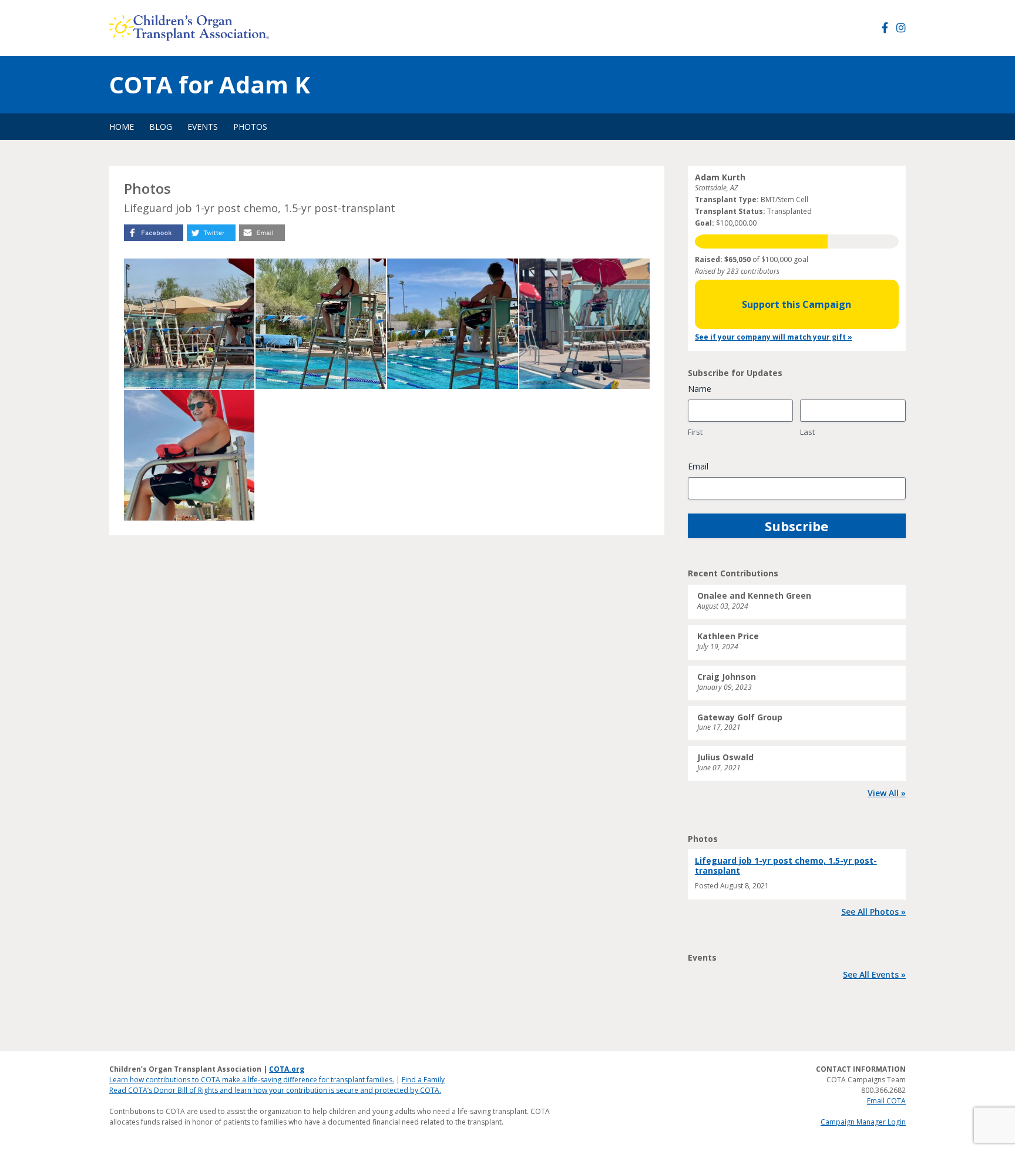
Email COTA (886, 1101)
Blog (160, 126)
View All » (887, 792)
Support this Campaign (796, 304)
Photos (250, 126)
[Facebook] (885, 28)
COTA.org (286, 1069)
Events (202, 126)
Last (807, 432)
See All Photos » (873, 911)
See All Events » (874, 974)
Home (121, 126)
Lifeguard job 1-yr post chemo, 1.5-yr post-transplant (786, 865)
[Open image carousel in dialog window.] (189, 324)
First (695, 432)
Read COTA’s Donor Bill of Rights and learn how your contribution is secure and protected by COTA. (275, 1090)
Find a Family (423, 1080)
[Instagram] (901, 28)
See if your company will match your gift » (773, 337)
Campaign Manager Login (863, 1122)
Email (698, 466)
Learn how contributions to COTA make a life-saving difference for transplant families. (251, 1080)
